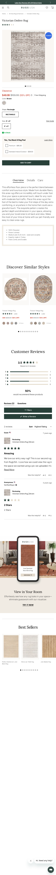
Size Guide (50, 121)
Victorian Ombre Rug (33, 13)
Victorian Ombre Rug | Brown (23, 442)
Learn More (48, 140)
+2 (48, 323)
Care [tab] (40, 180)
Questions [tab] (21, 403)
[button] (8, 24)
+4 (21, 323)
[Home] (28, 7)
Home (4, 13)
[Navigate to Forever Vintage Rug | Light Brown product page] (15, 289)
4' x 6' (6, 126)
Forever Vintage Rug (9, 311)
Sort (31, 426)
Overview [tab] (18, 180)
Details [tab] (31, 180)
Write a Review (32, 417)
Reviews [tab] (9, 403)
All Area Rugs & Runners (16, 13)
